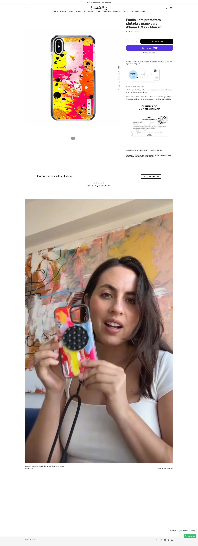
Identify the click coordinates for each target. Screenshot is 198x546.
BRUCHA (32, 540)
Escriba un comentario (151, 176)
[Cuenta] (166, 8)
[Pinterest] (172, 540)
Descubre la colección (165, 468)
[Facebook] (157, 540)
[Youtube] (165, 540)
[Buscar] (25, 8)
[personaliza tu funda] (149, 75)
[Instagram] (161, 540)
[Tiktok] (168, 540)
